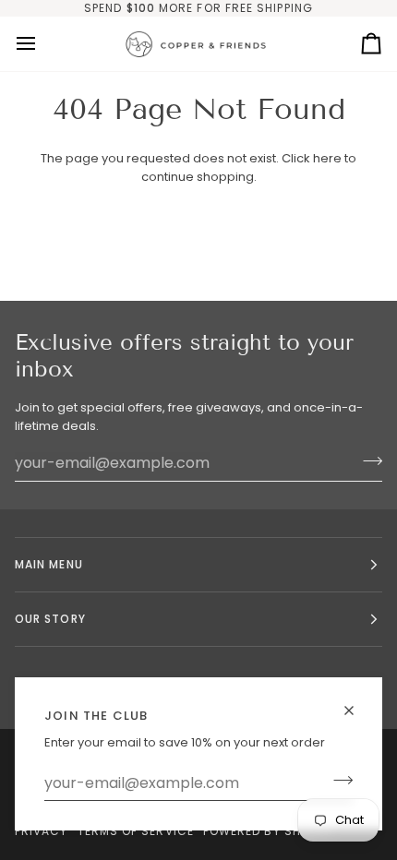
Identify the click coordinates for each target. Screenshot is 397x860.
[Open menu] (42, 44)
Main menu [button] (49, 564)
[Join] (337, 780)
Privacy (41, 831)
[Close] (356, 710)
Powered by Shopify (268, 831)
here (327, 158)
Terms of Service (136, 831)
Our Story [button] (50, 619)
